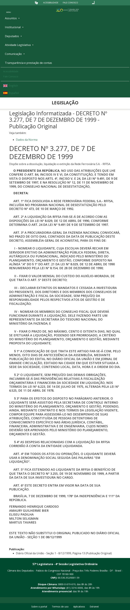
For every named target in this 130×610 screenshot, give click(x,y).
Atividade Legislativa (18, 45)
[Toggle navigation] (8, 10)
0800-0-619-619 (66, 584)
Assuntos (11, 18)
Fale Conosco (70, 2)
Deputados (12, 36)
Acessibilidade (50, 2)
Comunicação (13, 54)
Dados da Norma (26, 140)
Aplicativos (79, 606)
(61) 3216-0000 (74, 587)
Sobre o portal (39, 606)
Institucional (13, 27)
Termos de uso (60, 606)
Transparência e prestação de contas (28, 63)
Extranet (94, 606)
